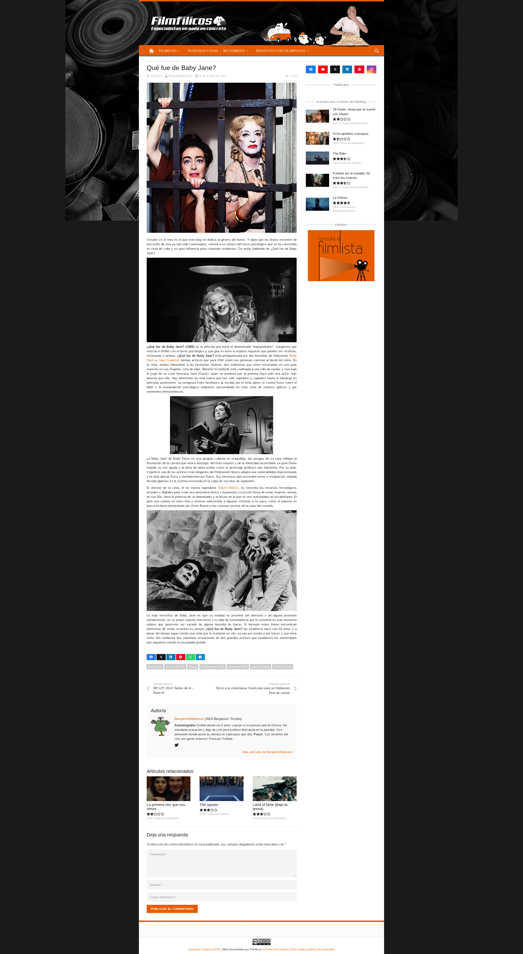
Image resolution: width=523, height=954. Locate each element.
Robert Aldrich (228, 487)
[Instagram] (372, 69)
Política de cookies (277, 949)
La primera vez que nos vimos (166, 807)
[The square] (222, 788)
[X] (335, 69)
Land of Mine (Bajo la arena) (270, 807)
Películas (156, 75)
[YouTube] (323, 69)
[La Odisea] (317, 204)
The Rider (339, 153)
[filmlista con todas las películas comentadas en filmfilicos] (341, 280)
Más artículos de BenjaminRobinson (268, 752)
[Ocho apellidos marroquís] (317, 138)
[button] (179, 51)
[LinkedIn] (347, 69)
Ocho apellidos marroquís (351, 133)
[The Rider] (317, 158)
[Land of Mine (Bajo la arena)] (275, 788)
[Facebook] (310, 69)
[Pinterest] (359, 69)
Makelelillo (172, 818)
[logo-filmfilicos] (188, 23)
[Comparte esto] (151, 657)
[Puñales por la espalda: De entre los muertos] (317, 180)
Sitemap (193, 949)
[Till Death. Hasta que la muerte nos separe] (317, 116)
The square (209, 805)
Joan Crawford (169, 360)
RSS (217, 949)
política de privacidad (321, 949)
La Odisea (340, 197)
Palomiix (224, 814)
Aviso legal (298, 949)
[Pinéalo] (180, 657)
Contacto (206, 949)
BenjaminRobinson (180, 75)
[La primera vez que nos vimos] (169, 788)
